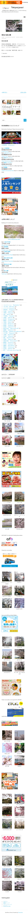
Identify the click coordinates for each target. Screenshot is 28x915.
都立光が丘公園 (7, 264)
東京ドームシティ (8, 162)
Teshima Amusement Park (8, 170)
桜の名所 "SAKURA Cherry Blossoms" (12, 331)
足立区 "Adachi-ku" (8, 348)
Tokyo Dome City (5, 165)
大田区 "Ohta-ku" (7, 322)
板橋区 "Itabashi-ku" (8, 329)
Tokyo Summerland (6, 161)
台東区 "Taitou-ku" (8, 317)
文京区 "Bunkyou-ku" (8, 323)
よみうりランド (7, 153)
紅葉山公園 (23, 92)
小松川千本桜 (11, 239)
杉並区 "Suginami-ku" (6, 37)
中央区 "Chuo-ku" (7, 311)
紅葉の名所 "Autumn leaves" (10, 340)
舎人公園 (6, 270)
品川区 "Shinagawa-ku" (9, 319)
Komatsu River (17, 239)
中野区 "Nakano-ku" (8, 312)
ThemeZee (20, 912)
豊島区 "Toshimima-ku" (9, 347)
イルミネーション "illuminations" (11, 305)
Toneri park (4, 273)
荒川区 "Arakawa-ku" (8, 343)
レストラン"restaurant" (8, 308)
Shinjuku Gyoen (5, 250)
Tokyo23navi (17, 7)
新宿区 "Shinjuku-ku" (8, 325)
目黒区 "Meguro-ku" (8, 339)
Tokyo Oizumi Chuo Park (7, 261)
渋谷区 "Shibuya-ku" (8, 336)
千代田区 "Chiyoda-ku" (9, 315)
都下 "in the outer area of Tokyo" (11, 350)
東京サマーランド (8, 157)
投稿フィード (6, 903)
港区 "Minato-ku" (7, 337)
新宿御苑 (6, 246)
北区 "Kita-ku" (7, 314)
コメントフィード (7, 904)
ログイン (5, 901)
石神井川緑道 (7, 251)
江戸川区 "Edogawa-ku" (9, 333)
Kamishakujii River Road (7, 254)
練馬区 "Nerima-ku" (8, 342)
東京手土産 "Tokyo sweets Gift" (11, 328)
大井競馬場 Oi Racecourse (8, 145)
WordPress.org (6, 906)
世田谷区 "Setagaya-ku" (9, 309)
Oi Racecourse (5, 151)
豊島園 (5, 167)
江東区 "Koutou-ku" (8, 334)
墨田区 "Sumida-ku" (8, 320)
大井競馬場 (7, 148)
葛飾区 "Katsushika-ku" (9, 345)
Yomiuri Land (5, 156)
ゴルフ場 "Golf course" (9, 306)
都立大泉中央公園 (8, 258)
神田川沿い (4, 92)
